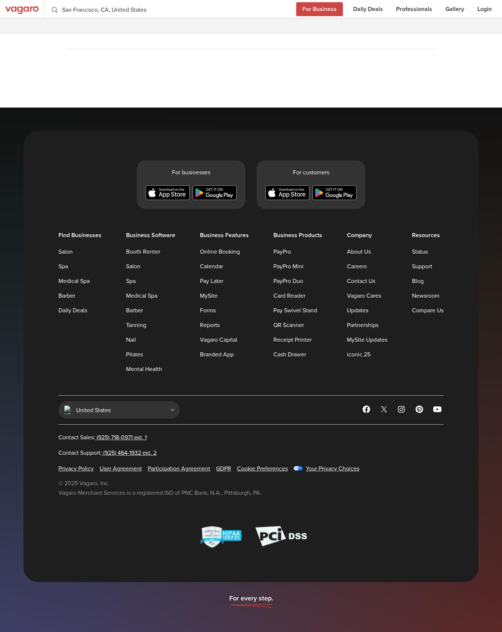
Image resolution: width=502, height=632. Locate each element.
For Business (319, 9)
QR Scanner (288, 325)
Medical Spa (74, 281)
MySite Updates (367, 339)
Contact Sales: (102, 437)
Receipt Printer (292, 339)
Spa (63, 266)
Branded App (217, 354)
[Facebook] (367, 410)
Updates (357, 310)
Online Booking (220, 251)
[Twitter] (385, 410)
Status (420, 251)
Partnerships (363, 325)
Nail (131, 339)
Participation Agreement (179, 468)
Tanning (136, 325)
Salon (65, 251)
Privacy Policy (76, 468)
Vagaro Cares (364, 295)
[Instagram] (402, 410)
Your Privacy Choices (332, 468)
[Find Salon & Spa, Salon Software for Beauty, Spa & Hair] (22, 9)
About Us (359, 251)
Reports (210, 325)
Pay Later (211, 281)
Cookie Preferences (262, 468)
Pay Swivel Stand (295, 310)
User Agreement (121, 468)
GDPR (223, 468)
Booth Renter (143, 251)
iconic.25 (358, 354)
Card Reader (289, 295)
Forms (208, 310)
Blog (418, 281)
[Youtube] (438, 410)
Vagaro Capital (218, 339)
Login (484, 9)
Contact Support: (107, 452)
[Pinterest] (420, 410)
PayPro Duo (288, 281)
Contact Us (361, 281)
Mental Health (144, 369)
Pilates (134, 354)
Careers (357, 266)
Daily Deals (368, 9)
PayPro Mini (288, 266)
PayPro (282, 251)
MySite (209, 295)
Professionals (414, 9)
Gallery (454, 9)
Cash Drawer (289, 354)
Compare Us (428, 310)
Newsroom (426, 295)
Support (422, 266)
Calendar (211, 266)
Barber (66, 295)
